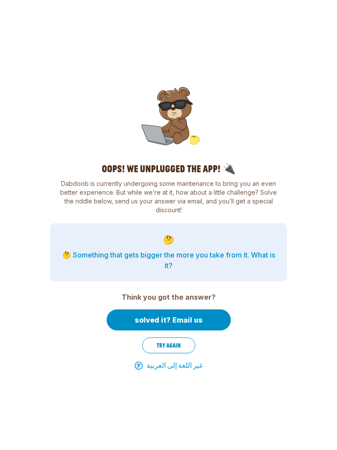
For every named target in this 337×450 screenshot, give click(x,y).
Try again (169, 345)
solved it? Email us (169, 320)
